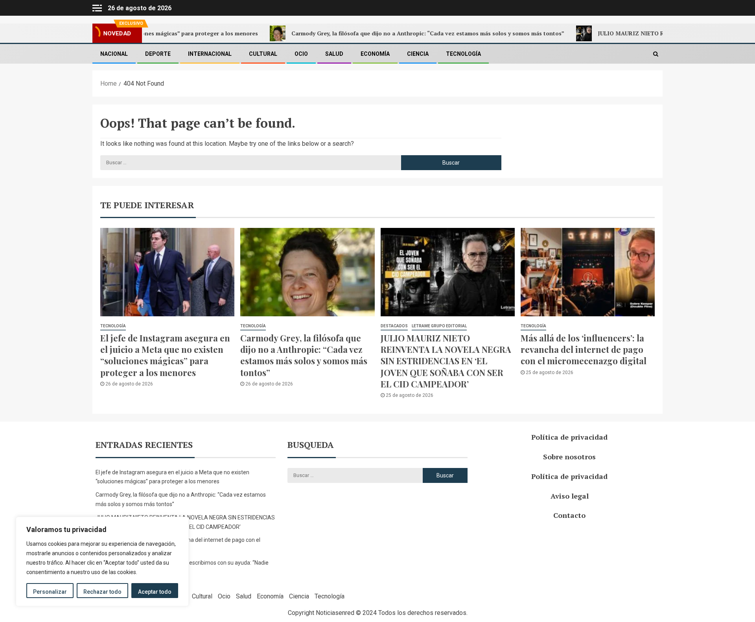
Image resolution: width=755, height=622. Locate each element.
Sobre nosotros (569, 456)
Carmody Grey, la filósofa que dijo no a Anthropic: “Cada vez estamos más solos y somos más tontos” (399, 33)
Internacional (210, 54)
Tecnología (463, 54)
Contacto (569, 515)
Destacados (394, 326)
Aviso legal (570, 496)
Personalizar (50, 592)
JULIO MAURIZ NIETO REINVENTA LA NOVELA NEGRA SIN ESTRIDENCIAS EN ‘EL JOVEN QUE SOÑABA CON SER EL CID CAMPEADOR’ (446, 361)
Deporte (158, 54)
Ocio (301, 54)
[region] (102, 561)
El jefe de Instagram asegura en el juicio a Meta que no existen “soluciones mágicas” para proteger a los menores (165, 355)
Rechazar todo (102, 592)
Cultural (263, 54)
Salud (334, 54)
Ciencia (418, 54)
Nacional (114, 54)
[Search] (656, 53)
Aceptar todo (154, 592)
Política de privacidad (569, 437)
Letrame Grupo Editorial (439, 326)
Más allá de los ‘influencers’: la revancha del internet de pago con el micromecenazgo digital (583, 349)
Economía (375, 54)
